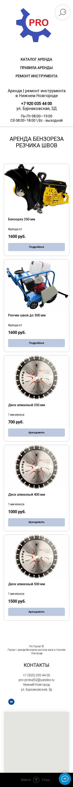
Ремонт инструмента (37, 76)
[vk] (11, 702)
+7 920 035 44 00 (36, 103)
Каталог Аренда (36, 59)
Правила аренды (36, 68)
